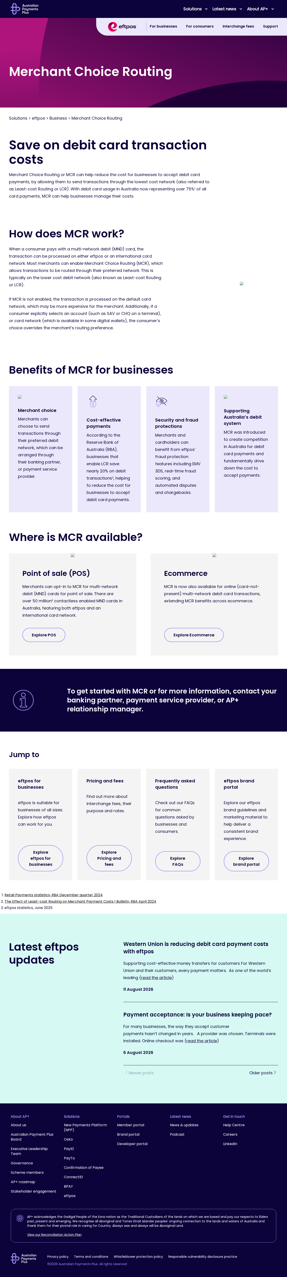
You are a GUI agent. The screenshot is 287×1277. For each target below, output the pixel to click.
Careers (230, 1134)
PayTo (69, 1158)
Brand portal (128, 1134)
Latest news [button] (224, 9)
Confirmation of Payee (84, 1167)
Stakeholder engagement (33, 1191)
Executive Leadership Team (29, 1151)
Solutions (18, 118)
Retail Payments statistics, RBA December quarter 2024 (53, 895)
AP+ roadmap (23, 1181)
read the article (156, 977)
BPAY (68, 1186)
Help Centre (234, 1125)
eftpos (70, 1195)
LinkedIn (230, 1143)
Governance (22, 1163)
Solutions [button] (192, 9)
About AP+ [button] (257, 9)
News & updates (184, 1125)
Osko (68, 1139)
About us (18, 1125)
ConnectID (73, 1177)
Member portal (130, 1125)
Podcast (177, 1134)
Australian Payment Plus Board (32, 1137)
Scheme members (27, 1172)
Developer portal (132, 1143)
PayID (69, 1148)
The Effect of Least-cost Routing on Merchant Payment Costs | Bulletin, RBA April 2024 (80, 901)
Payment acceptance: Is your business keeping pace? (198, 1014)
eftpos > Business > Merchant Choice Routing (77, 118)
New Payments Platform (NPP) (85, 1127)
